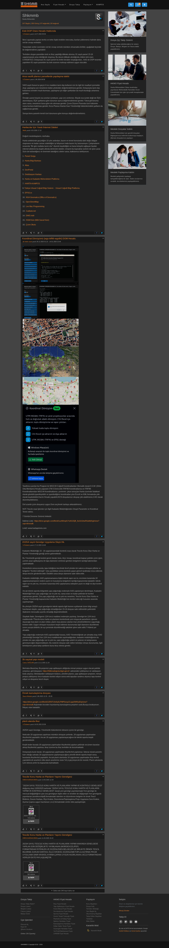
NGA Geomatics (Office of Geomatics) (41, 197)
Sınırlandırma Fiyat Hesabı (63, 911)
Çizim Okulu (31, 225)
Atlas (27, 165)
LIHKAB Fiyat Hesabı (61, 933)
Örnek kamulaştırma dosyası (36, 693)
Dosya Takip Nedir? (28, 904)
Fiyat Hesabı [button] (58, 5)
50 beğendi (55, 23)
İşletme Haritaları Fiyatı (61, 921)
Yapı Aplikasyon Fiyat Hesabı (63, 906)
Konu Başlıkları (91, 904)
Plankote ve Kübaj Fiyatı (62, 919)
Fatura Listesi (26, 911)
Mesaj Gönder (124, 911)
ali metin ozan (27, 241)
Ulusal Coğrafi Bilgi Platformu (68, 188)
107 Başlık (26, 23)
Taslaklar (89, 919)
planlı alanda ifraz (31, 721)
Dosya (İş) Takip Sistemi (121, 40)
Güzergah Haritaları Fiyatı (62, 929)
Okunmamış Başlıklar (94, 914)
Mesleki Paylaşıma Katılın (122, 172)
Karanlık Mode (96, 930)
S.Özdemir (26, 34)
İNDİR (32, 821)
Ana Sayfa (45, 5)
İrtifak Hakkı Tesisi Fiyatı (62, 926)
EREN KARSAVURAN (30, 780)
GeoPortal (29, 170)
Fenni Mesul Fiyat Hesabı (62, 909)
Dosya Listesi (25, 906)
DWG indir (30, 216)
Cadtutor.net (31, 211)
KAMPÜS (100, 5)
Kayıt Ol (23, 927)
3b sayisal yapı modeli (33, 659)
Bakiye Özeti (25, 914)
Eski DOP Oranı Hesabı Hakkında (39, 31)
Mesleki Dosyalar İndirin (121, 129)
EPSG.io (28, 193)
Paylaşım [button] (87, 5)
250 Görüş (35, 23)
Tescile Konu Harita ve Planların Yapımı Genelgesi (47, 777)
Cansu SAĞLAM (28, 663)
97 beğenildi (44, 23)
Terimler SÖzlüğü (92, 909)
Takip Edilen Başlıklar (94, 916)
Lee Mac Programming (35, 206)
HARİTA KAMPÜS (32, 184)
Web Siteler (90, 921)
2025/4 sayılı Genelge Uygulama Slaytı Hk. (43, 542)
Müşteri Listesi (26, 909)
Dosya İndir (90, 906)
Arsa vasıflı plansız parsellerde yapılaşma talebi (45, 76)
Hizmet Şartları (135, 931)
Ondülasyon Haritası (33, 174)
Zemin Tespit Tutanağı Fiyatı (63, 916)
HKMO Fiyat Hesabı (119, 83)
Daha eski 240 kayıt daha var (64, 891)
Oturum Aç (24, 924)
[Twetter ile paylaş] (101, 70)
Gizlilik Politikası (124, 931)
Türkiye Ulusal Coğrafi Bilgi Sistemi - (39, 188)
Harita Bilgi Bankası (33, 161)
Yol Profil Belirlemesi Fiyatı (63, 931)
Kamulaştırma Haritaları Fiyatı (64, 924)
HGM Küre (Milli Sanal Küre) (37, 220)
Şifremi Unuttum (26, 929)
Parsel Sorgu (30, 156)
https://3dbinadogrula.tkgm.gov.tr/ (56, 671)
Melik (24, 130)
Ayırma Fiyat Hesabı (60, 914)
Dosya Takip (74, 5)
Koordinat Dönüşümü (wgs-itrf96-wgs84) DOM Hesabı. (49, 238)
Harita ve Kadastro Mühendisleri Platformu (42, 179)
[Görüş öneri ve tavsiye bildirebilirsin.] (136, 921)
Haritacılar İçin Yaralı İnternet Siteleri (40, 127)
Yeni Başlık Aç (91, 911)
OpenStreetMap (32, 202)
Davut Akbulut (27, 696)
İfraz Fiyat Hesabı (59, 904)
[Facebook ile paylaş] (97, 70)
